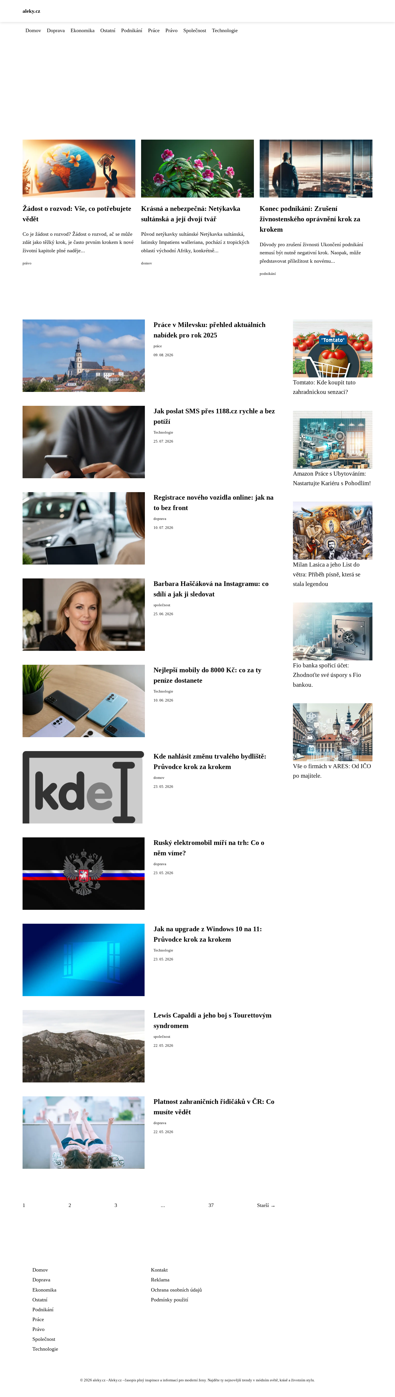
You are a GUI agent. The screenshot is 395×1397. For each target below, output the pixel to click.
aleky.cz (31, 11)
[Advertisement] (197, 77)
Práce (154, 30)
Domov (33, 30)
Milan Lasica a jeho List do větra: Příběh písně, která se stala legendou (326, 574)
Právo (171, 30)
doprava (160, 519)
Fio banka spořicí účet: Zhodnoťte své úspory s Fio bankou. (327, 675)
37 (211, 1205)
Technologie (225, 30)
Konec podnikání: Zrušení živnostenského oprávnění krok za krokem (310, 219)
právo (27, 263)
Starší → (266, 1205)
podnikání (268, 274)
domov (146, 263)
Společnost (194, 30)
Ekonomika (83, 30)
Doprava (56, 30)
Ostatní (107, 30)
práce (158, 346)
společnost (162, 605)
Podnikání (131, 30)
